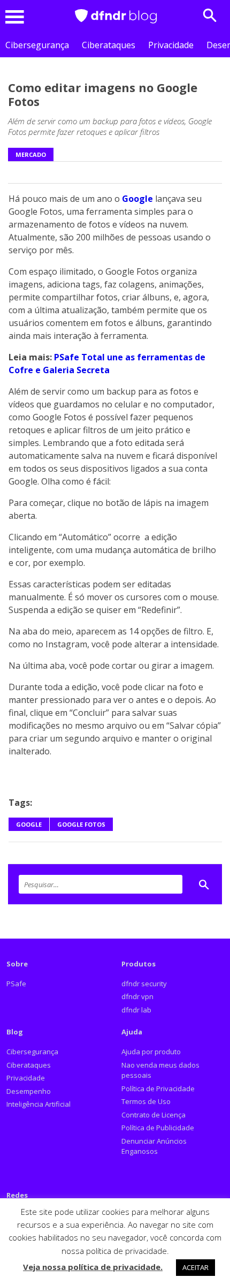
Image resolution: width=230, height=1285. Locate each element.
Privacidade (171, 45)
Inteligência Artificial (38, 1104)
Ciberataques (108, 45)
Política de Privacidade (158, 1088)
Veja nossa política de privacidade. (93, 1266)
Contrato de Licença (153, 1115)
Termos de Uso (146, 1101)
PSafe (16, 983)
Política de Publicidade (157, 1127)
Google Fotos (81, 824)
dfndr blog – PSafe (116, 16)
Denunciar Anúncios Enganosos (154, 1146)
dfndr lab (136, 1010)
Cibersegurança (37, 45)
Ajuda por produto (151, 1051)
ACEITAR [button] (195, 1267)
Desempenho (28, 1091)
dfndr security (144, 983)
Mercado (31, 154)
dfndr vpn (137, 996)
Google (136, 199)
